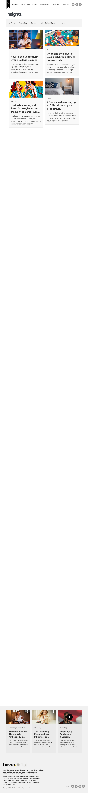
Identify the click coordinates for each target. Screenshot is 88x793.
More (63, 23)
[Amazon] (76, 4)
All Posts (12, 23)
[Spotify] (73, 4)
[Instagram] (79, 786)
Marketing (23, 23)
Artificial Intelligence (48, 23)
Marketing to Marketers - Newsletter (18, 728)
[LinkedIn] (80, 4)
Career (33, 23)
